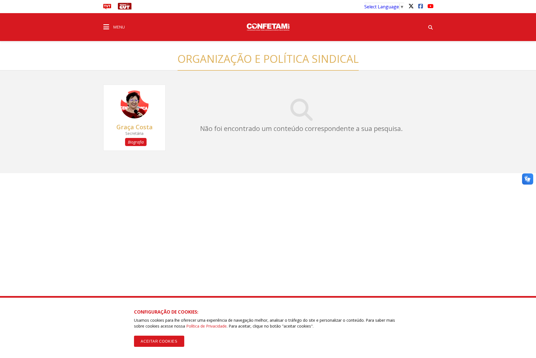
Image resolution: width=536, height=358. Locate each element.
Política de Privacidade (206, 326)
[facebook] (420, 6)
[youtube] (430, 6)
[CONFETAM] (268, 26)
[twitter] (411, 6)
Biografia (136, 142)
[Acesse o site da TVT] (107, 8)
